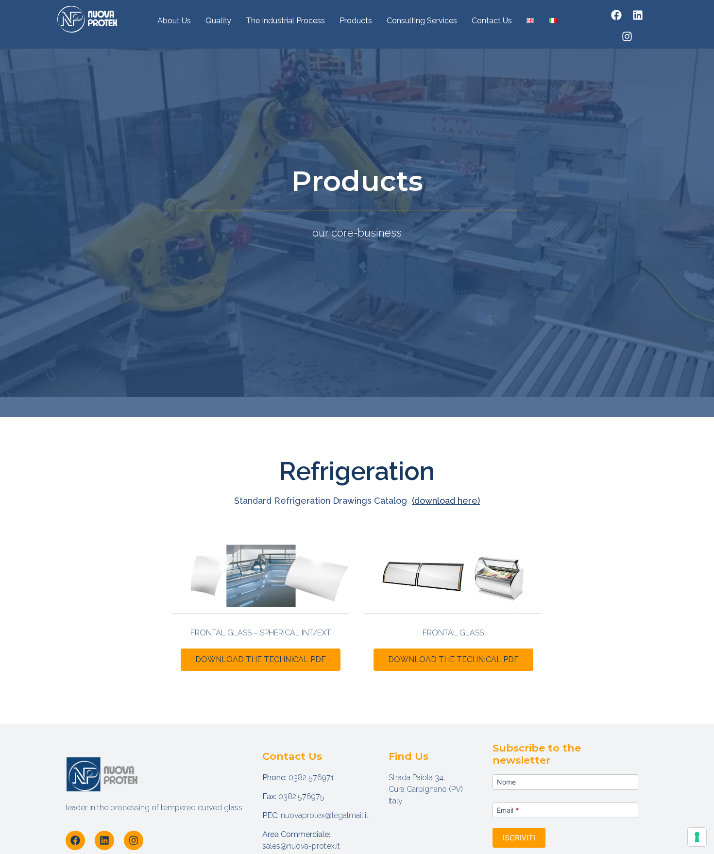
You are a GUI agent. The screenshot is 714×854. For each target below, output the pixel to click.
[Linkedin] (637, 15)
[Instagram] (627, 36)
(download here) (446, 500)
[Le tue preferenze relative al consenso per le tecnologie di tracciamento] (697, 837)
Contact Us (492, 20)
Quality (218, 20)
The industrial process (285, 20)
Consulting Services (422, 20)
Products (356, 20)
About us (174, 20)
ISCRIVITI (519, 837)
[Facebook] (616, 15)
